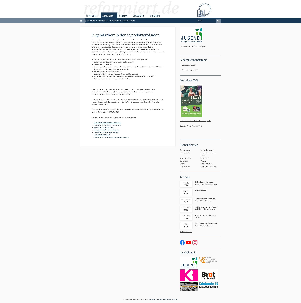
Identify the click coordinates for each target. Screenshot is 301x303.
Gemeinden (155, 15)
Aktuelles (123, 15)
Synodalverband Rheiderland (103, 127)
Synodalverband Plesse (102, 135)
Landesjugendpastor (189, 65)
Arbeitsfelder (107, 15)
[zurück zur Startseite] (82, 20)
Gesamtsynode (185, 150)
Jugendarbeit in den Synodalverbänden (122, 21)
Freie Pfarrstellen (206, 164)
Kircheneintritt (184, 153)
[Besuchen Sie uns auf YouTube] (189, 244)
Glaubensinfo (138, 15)
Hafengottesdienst (201, 190)
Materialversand (185, 158)
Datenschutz (167, 299)
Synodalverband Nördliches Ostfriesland (107, 123)
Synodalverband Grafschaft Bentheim (106, 130)
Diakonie (203, 161)
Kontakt (182, 164)
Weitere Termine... (186, 232)
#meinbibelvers (185, 166)
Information (91, 15)
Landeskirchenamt (207, 150)
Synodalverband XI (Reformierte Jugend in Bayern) (111, 137)
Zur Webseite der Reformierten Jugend (193, 46)
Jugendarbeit (102, 21)
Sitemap (175, 299)
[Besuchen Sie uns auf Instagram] (194, 244)
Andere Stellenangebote (209, 166)
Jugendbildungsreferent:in (190, 70)
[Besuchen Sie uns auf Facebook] (182, 244)
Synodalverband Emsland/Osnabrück (106, 132)
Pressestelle (205, 158)
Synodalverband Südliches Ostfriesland (107, 125)
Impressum (152, 299)
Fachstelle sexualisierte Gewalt (209, 154)
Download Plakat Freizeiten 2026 (191, 126)
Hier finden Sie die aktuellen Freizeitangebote (195, 121)
